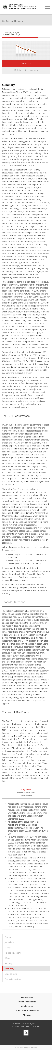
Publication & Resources (27, 1010)
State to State (11, 974)
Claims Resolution (13, 979)
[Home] (22, 7)
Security (8, 963)
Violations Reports (27, 1001)
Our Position (7, 21)
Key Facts (26, 789)
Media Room (27, 1006)
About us (27, 1015)
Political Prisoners (13, 952)
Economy (9, 968)
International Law (26, 792)
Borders (8, 937)
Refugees (9, 947)
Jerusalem (9, 942)
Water (7, 958)
